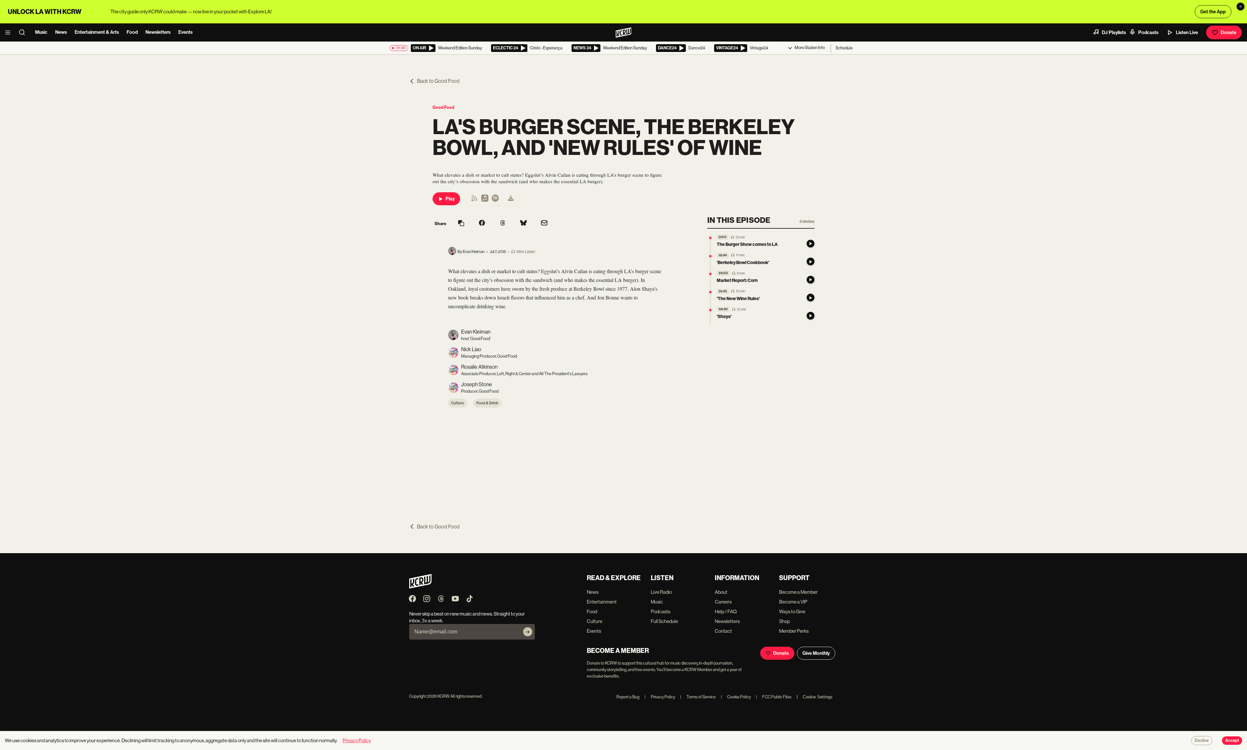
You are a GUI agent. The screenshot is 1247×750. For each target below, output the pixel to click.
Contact (723, 631)
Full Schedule (664, 621)
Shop (784, 621)
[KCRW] (420, 587)
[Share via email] (544, 223)
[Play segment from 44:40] (710, 310)
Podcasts (1148, 32)
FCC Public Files (773, 696)
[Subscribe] (527, 631)
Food (132, 32)
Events (185, 32)
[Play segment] (810, 244)
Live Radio (661, 592)
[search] (24, 32)
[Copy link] (461, 223)
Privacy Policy (660, 696)
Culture (457, 403)
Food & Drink (487, 403)
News (61, 32)
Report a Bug (627, 696)
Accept (1232, 740)
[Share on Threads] (502, 223)
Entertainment (602, 601)
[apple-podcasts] (485, 200)
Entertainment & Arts (97, 32)
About (721, 592)
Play (450, 199)
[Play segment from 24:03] (710, 274)
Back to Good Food (438, 81)
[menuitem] (511, 198)
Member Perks (794, 631)
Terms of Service (698, 696)
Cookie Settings (818, 696)
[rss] (474, 200)
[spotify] (495, 200)
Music (41, 32)
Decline (1202, 740)
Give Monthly (816, 653)
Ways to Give (792, 611)
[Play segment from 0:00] (710, 238)
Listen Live (1187, 32)
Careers (723, 601)
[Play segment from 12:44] (710, 256)
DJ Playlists (1114, 32)
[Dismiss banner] (1240, 6)
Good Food (443, 107)
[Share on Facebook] (482, 223)
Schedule (844, 47)
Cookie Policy (736, 696)
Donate (1228, 32)
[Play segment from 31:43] (710, 292)
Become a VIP (793, 601)
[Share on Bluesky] (523, 223)
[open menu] (10, 32)
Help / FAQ (726, 611)
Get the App (1213, 12)
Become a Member (798, 592)
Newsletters (157, 32)
